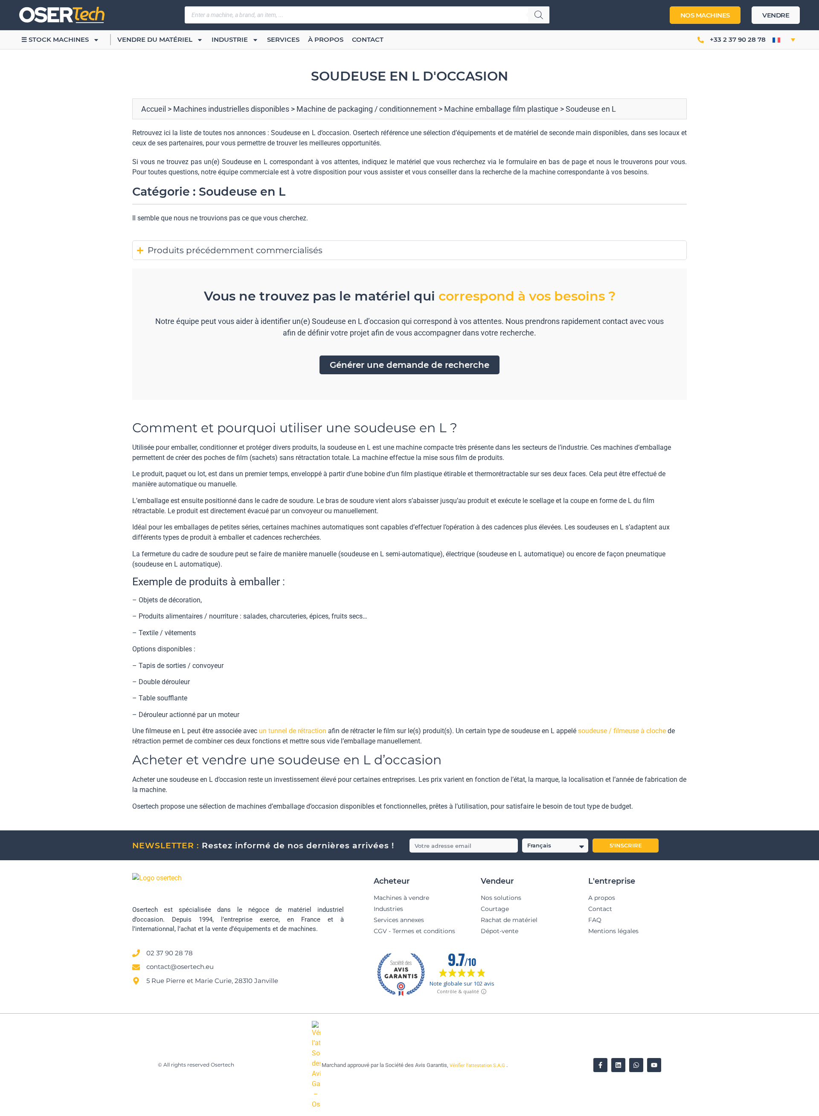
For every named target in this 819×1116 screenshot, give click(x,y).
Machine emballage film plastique (501, 108)
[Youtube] (654, 1065)
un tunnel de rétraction (292, 731)
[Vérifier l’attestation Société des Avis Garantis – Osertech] (317, 1104)
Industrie (230, 39)
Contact (367, 39)
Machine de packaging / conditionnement (366, 108)
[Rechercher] (538, 14)
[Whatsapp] (636, 1065)
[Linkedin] (618, 1065)
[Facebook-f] (600, 1065)
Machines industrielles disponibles (231, 108)
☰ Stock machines (55, 39)
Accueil (153, 108)
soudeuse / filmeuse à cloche (622, 731)
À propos (325, 39)
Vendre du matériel (154, 39)
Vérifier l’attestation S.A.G (478, 1065)
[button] (784, 40)
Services (283, 39)
